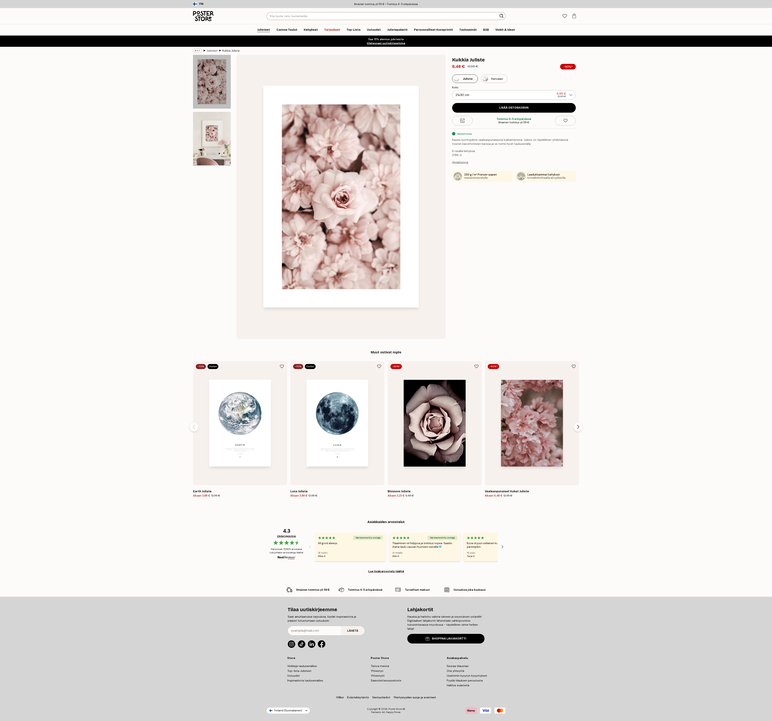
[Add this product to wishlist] (565, 120)
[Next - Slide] (578, 427)
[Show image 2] (212, 138)
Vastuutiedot (381, 697)
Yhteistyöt (378, 675)
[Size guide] (462, 120)
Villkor (340, 697)
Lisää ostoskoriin (514, 107)
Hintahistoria (460, 162)
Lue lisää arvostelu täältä (386, 571)
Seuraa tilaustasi (458, 666)
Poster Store (395, 709)
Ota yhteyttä (455, 671)
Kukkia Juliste (231, 50)
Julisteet (212, 50)
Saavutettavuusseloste (386, 680)
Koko (455, 87)
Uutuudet (293, 675)
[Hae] (502, 16)
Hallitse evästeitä (458, 685)
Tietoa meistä (380, 666)
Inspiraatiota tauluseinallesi (305, 680)
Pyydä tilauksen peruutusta (465, 680)
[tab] (564, 16)
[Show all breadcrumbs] (197, 51)
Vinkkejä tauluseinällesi (302, 666)
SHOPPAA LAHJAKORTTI (449, 638)
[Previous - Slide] (194, 427)
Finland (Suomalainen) (288, 710)
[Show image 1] (212, 82)
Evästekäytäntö (358, 697)
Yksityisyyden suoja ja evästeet (414, 697)
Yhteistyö (377, 671)
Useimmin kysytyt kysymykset (467, 675)
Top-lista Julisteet (299, 671)
